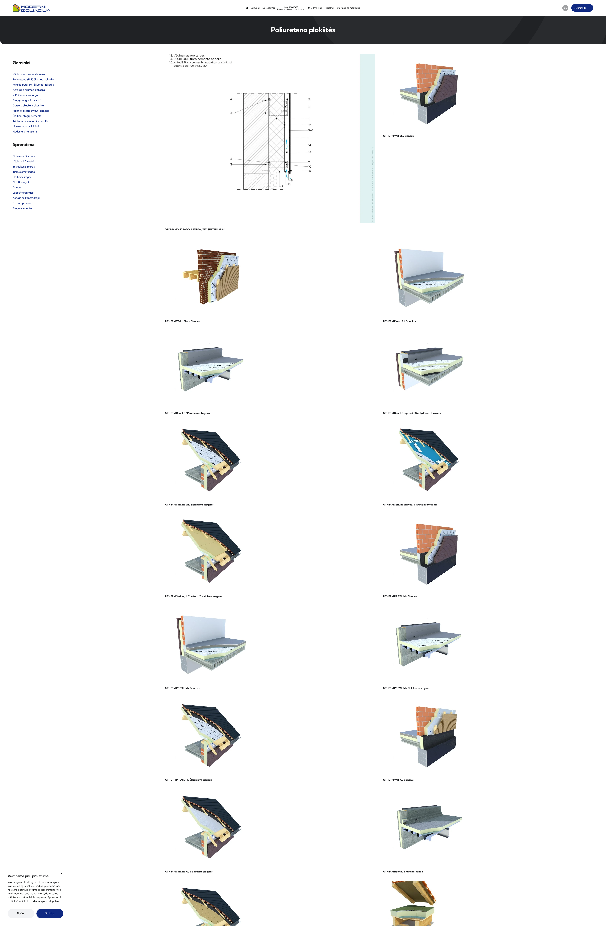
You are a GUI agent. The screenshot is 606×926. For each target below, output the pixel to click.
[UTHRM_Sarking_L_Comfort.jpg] (211, 515)
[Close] (61, 873)
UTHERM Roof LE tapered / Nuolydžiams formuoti (412, 413)
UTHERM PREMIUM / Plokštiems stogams (406, 688)
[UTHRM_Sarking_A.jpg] (211, 790)
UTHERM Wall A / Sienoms (398, 779)
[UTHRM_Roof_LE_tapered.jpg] (429, 332)
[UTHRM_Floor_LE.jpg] (429, 240)
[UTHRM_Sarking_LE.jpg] (211, 423)
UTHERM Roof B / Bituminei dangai (403, 871)
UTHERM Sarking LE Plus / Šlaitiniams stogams (410, 504)
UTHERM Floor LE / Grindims (399, 321)
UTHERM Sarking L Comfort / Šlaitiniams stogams (194, 596)
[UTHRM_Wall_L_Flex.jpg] (211, 240)
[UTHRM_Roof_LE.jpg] (211, 332)
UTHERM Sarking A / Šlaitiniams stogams (189, 871)
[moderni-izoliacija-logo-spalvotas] (31, 5)
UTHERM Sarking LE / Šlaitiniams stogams (189, 504)
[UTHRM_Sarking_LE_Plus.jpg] (429, 423)
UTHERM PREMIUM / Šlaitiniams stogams (188, 779)
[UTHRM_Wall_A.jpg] (429, 699)
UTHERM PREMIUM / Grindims (182, 688)
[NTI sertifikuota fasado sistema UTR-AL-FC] (269, 55)
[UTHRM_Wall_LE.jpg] (429, 55)
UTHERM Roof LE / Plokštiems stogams (187, 413)
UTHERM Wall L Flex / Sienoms (182, 321)
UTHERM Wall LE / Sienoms (398, 135)
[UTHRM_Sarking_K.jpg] (211, 882)
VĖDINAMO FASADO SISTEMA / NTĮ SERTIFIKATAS (195, 229)
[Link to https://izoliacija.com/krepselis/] (565, 8)
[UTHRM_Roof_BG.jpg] (429, 790)
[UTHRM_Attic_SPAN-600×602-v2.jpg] (413, 882)
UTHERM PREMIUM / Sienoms (400, 596)
